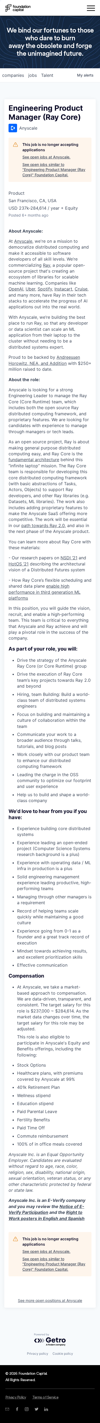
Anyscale (23, 241)
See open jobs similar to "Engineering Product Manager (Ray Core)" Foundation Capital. (53, 169)
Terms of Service (45, 1397)
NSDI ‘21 (69, 557)
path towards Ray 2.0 (43, 525)
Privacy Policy (15, 1397)
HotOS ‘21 (19, 564)
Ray (46, 265)
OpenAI (16, 289)
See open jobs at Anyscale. (46, 157)
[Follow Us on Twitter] (36, 1409)
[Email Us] (7, 1409)
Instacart (63, 289)
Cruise (81, 289)
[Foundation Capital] (18, 8)
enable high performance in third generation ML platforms (45, 592)
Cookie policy (63, 1354)
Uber (30, 289)
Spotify (45, 289)
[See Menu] (91, 9)
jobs (32, 75)
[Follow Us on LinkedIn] (46, 1409)
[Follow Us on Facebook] (17, 1409)
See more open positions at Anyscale (50, 1300)
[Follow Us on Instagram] (26, 1409)
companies (13, 75)
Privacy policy (37, 1354)
